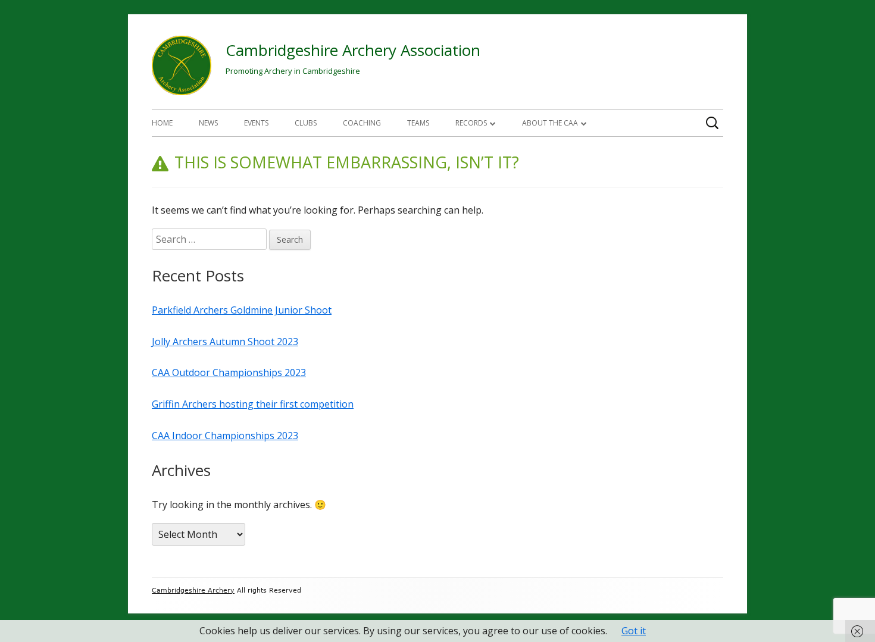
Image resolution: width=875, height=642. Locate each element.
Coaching (362, 123)
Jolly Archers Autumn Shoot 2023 (225, 341)
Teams (418, 123)
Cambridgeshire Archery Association (353, 50)
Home (162, 123)
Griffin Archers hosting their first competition (253, 404)
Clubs (306, 123)
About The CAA (550, 123)
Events (256, 123)
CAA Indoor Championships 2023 (225, 435)
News (208, 123)
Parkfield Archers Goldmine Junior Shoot (242, 310)
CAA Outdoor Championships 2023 (229, 372)
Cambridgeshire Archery (193, 590)
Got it (633, 630)
